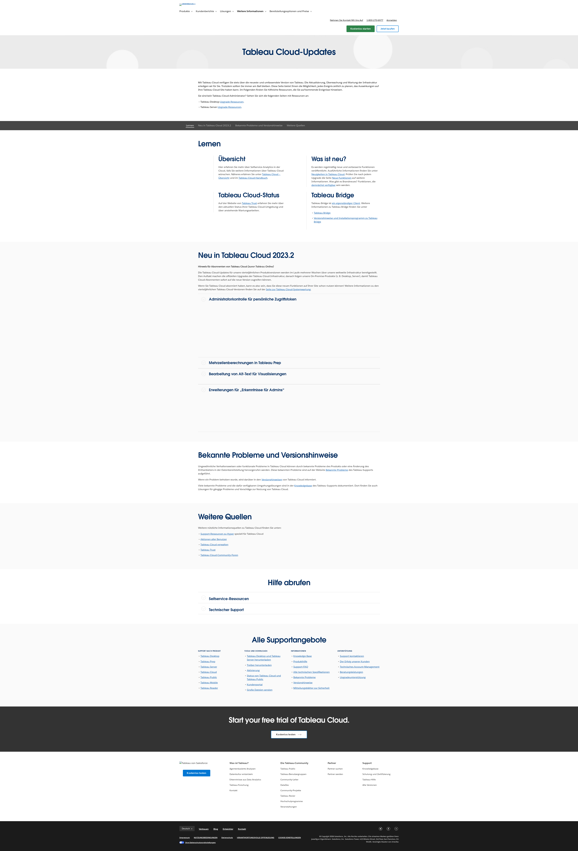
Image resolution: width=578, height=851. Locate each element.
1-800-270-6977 (375, 20)
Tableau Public (208, 677)
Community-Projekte (290, 790)
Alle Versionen (369, 785)
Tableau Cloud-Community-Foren (219, 555)
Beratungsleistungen (351, 672)
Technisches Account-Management (360, 666)
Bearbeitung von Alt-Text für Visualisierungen (247, 374)
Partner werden (335, 774)
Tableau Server (208, 666)
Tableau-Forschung (239, 785)
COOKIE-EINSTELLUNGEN (289, 837)
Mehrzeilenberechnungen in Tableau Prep (245, 362)
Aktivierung (253, 670)
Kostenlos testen (285, 734)
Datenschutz (227, 837)
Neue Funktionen (341, 177)
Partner (332, 763)
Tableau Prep (207, 661)
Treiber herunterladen (259, 665)
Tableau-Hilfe (369, 779)
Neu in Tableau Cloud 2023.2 (214, 125)
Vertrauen (204, 829)
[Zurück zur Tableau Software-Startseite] (192, 3)
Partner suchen (335, 768)
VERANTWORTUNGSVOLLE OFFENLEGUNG (255, 837)
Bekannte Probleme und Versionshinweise (259, 125)
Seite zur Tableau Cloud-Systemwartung (288, 289)
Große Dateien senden (259, 689)
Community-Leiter (289, 779)
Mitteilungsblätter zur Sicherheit (311, 688)
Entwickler (228, 829)
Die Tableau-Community (294, 763)
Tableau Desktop (209, 656)
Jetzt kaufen (388, 28)
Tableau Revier (287, 795)
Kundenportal (255, 684)
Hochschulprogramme (291, 801)
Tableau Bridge (322, 212)
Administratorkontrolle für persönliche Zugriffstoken (252, 299)
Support (367, 763)
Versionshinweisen (272, 479)
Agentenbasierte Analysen (243, 768)
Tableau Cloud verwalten (214, 544)
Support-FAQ (300, 666)
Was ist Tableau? (239, 763)
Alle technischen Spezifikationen (311, 672)
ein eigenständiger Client (346, 203)
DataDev (284, 785)
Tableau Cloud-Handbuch (253, 177)
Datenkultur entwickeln (241, 774)
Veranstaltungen (288, 806)
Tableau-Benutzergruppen (293, 774)
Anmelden (392, 20)
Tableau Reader (209, 688)
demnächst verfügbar (323, 185)
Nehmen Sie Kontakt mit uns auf (346, 20)
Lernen (190, 125)
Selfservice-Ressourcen (229, 598)
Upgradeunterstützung (353, 677)
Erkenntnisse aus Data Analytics (245, 779)
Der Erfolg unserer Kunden (355, 661)
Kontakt (233, 790)
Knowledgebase (303, 485)
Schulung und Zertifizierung (376, 774)
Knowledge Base (302, 656)
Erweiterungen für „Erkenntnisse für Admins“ (246, 390)
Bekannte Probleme (337, 470)
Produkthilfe (300, 661)
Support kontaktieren (352, 656)
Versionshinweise (302, 682)
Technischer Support (226, 609)
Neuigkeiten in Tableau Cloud (328, 174)
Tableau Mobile (209, 682)
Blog (215, 829)
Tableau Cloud (208, 672)
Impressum (184, 837)
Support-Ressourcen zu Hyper (217, 533)
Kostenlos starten (360, 28)
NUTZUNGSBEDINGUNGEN (206, 837)
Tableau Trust (249, 203)
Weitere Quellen (296, 125)
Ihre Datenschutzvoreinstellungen (200, 842)
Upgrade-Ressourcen (232, 101)
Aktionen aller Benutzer (213, 539)
